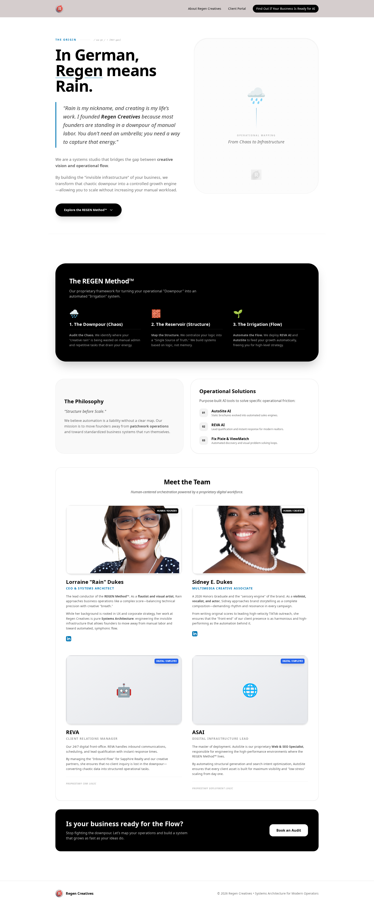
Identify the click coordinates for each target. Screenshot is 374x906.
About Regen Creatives (204, 8)
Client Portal (237, 8)
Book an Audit (288, 830)
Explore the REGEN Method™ (85, 210)
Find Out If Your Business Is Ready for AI (285, 8)
